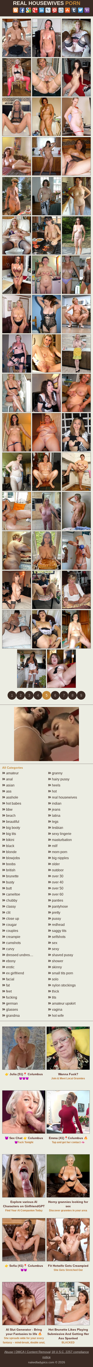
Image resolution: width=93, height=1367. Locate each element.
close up (12, 918)
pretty (55, 912)
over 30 (57, 876)
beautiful (12, 821)
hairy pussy (60, 779)
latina (55, 815)
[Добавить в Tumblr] (74, 10)
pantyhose (59, 906)
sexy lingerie (61, 834)
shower (57, 961)
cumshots (13, 943)
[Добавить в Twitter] (80, 10)
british (10, 870)
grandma (12, 1015)
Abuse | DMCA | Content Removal (27, 1352)
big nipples (60, 858)
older (55, 864)
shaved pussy (62, 955)
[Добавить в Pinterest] (54, 10)
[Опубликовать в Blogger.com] (15, 10)
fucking (11, 997)
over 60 (57, 894)
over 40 (57, 882)
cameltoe (12, 894)
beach (10, 815)
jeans (55, 809)
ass (8, 791)
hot (54, 791)
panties (57, 900)
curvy (9, 949)
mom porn (59, 852)
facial (9, 979)
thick (55, 991)
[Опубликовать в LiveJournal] (48, 10)
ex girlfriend (14, 973)
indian (56, 803)
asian (9, 785)
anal (9, 779)
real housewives (64, 797)
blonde (11, 852)
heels (55, 785)
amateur (12, 773)
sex (54, 943)
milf (54, 846)
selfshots (58, 937)
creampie (12, 937)
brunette (12, 876)
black (9, 846)
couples (11, 931)
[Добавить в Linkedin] (41, 10)
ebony (10, 961)
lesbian (57, 828)
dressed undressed (20, 955)
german (11, 1003)
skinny (56, 967)
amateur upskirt (63, 1003)
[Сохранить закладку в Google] (28, 10)
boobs (10, 864)
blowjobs (12, 858)
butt (8, 888)
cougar (11, 924)
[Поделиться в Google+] (35, 10)
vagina (56, 1009)
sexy (55, 949)
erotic (9, 967)
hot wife (57, 1015)
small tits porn (62, 973)
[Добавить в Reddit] (61, 10)
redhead (58, 924)
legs (54, 821)
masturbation (61, 840)
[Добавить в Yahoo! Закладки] (87, 10)
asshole (11, 797)
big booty (12, 828)
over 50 (57, 888)
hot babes (13, 803)
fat (7, 985)
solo (54, 979)
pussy (56, 918)
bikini (9, 840)
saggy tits (58, 931)
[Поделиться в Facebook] (22, 10)
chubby (11, 900)
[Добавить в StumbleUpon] (67, 10)
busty (9, 882)
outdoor (57, 870)
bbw (9, 809)
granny (57, 773)
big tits (10, 834)
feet (8, 991)
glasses (11, 1009)
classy (10, 906)
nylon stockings (63, 985)
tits (53, 997)
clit (7, 912)
